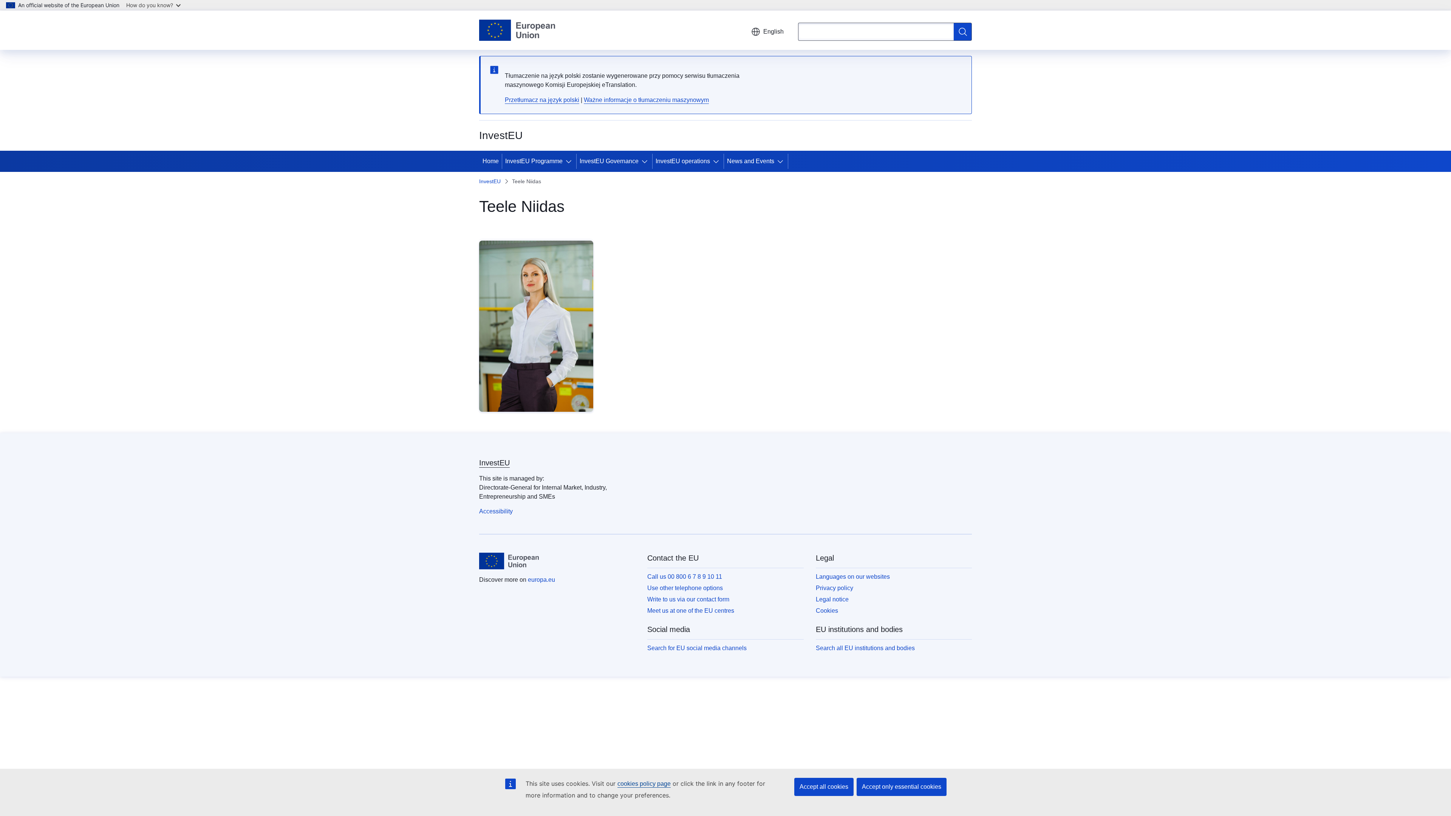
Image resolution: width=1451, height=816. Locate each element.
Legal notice (832, 599)
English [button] (773, 31)
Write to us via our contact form (688, 599)
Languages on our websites (853, 576)
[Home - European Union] (517, 30)
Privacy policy (834, 588)
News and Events (750, 161)
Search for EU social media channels (697, 648)
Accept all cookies (824, 787)
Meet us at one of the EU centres (690, 610)
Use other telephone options (685, 588)
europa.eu (541, 579)
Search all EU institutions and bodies (865, 648)
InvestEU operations (683, 161)
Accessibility (496, 511)
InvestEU (490, 181)
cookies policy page (644, 783)
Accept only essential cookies (901, 787)
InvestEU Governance (609, 161)
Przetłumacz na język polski (542, 100)
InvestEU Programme (534, 161)
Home (491, 161)
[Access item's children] (570, 161)
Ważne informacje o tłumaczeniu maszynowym (646, 100)
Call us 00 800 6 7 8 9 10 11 (684, 576)
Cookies (827, 610)
